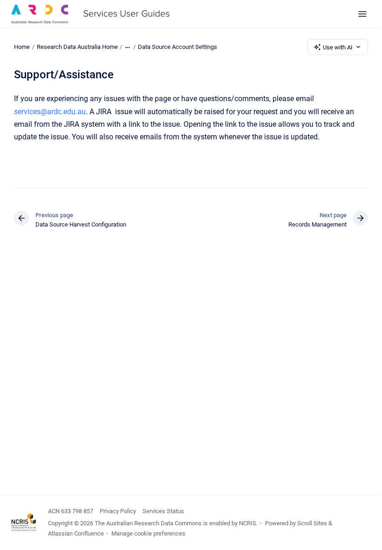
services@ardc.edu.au (50, 111)
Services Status (163, 511)
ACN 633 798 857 (70, 511)
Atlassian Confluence (76, 533)
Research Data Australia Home (77, 46)
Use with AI (338, 47)
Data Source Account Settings (177, 46)
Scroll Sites (312, 523)
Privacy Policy (118, 511)
